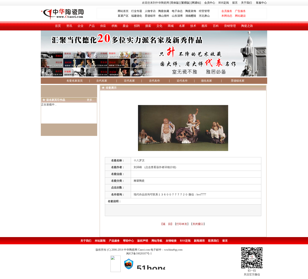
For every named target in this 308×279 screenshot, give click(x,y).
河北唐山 (204, 15)
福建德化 (136, 15)
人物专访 (150, 11)
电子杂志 (177, 11)
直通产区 (124, 15)
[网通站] (196, 2)
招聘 (137, 25)
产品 (92, 25)
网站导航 (157, 240)
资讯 (69, 25)
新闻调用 (199, 240)
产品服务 (114, 240)
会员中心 (209, 2)
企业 (80, 25)
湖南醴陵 (190, 15)
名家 (182, 25)
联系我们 (213, 240)
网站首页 (123, 11)
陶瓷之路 (247, 25)
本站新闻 (100, 240)
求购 (114, 25)
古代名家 (101, 80)
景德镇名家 (237, 80)
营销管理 (230, 25)
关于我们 (246, 2)
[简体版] (175, 2)
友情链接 (171, 240)
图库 (204, 25)
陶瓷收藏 (163, 11)
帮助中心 (128, 240)
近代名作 (182, 80)
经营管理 (204, 11)
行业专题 (136, 11)
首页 (58, 25)
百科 (216, 25)
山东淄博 (177, 15)
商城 (171, 25)
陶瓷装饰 (190, 11)
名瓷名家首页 (73, 80)
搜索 (148, 25)
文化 (159, 25)
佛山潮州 (163, 15)
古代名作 (154, 80)
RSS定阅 (223, 2)
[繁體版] (185, 2)
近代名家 (129, 80)
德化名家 (206, 80)
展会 (126, 25)
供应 (103, 25)
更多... (90, 99)
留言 (235, 2)
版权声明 (142, 240)
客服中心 (261, 2)
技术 (193, 25)
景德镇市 (150, 15)
